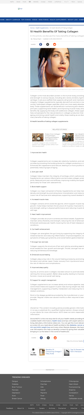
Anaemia (72, 390)
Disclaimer (62, 408)
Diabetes (15, 384)
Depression (16, 393)
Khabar (44, 405)
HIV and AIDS (35, 327)
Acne (14, 396)
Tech (76, 405)
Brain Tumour (17, 387)
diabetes (73, 325)
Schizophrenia (45, 381)
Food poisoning (74, 387)
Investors (31, 408)
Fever (42, 396)
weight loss (45, 327)
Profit (24, 2)
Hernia (71, 396)
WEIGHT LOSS (73, 19)
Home (32, 28)
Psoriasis (15, 390)
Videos (34, 19)
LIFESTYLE (58, 2)
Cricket (43, 2)
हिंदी (30, 2)
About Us (20, 408)
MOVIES (35, 2)
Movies (51, 405)
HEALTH (66, 2)
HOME (2, 19)
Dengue (15, 381)
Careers (42, 408)
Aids (42, 387)
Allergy (43, 398)
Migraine (43, 393)
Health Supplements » (43, 28)
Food (71, 405)
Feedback (9, 408)
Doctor (65, 405)
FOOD (50, 2)
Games (80, 2)
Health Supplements (58, 19)
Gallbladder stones (75, 398)
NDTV (12, 2)
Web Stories (44, 19)
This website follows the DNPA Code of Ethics (45, 412)
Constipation (73, 393)
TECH (73, 2)
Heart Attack (73, 384)
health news (57, 321)
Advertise (73, 408)
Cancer (42, 390)
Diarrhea (43, 384)
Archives (52, 408)
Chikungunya (73, 381)
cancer (79, 325)
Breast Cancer (17, 398)
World (18, 2)
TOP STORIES (26, 19)
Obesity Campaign (13, 19)
